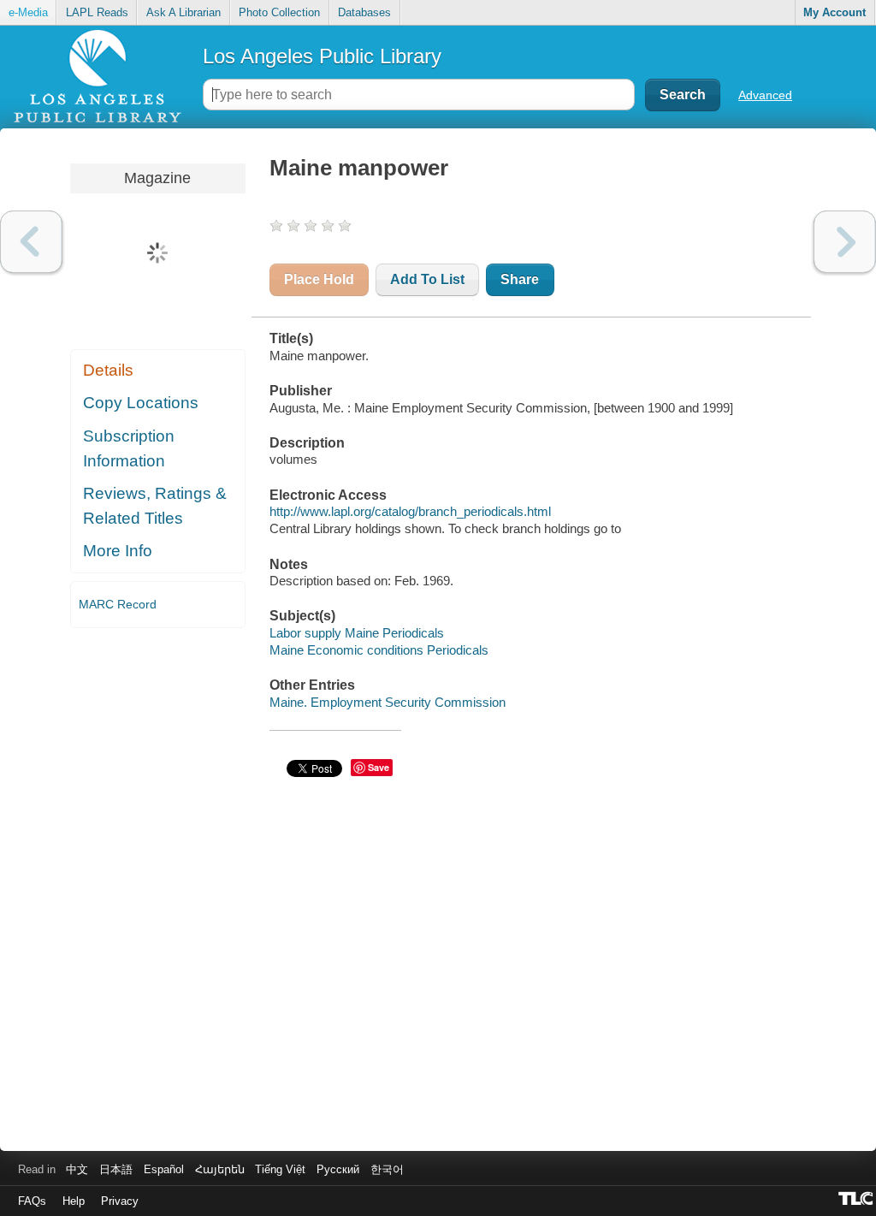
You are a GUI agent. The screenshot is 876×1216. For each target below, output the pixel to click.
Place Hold (319, 279)
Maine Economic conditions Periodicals (378, 650)
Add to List (427, 279)
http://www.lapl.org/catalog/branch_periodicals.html (410, 511)
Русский (338, 1169)
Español (164, 1169)
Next (845, 242)
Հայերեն (220, 1169)
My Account (834, 12)
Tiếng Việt (280, 1169)
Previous (31, 242)
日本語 (116, 1169)
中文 (77, 1169)
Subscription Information (129, 448)
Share (519, 279)
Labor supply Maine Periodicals (356, 633)
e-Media (28, 12)
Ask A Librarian (183, 12)
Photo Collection (279, 12)
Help (73, 1201)
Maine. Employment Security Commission (387, 702)
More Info (117, 551)
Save (378, 767)
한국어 (387, 1169)
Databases (364, 12)
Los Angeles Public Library (322, 56)
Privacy (120, 1201)
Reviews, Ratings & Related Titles (155, 505)
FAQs (32, 1201)
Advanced (765, 95)
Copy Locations (140, 403)
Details (108, 370)
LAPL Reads (97, 12)
